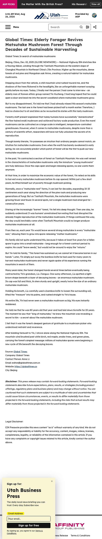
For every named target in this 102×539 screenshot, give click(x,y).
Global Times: (20, 351)
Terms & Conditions (80, 535)
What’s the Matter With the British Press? (37, 4)
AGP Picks (9, 4)
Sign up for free (28, 525)
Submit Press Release (57, 535)
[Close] (52, 481)
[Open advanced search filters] (87, 27)
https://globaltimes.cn (26, 366)
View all (95, 4)
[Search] (81, 27)
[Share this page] (95, 27)
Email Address (15, 513)
